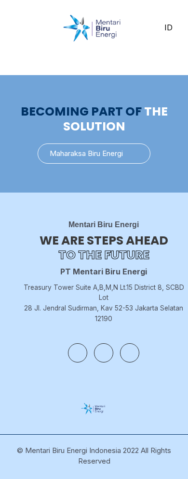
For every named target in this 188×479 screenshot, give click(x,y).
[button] (94, 153)
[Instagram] (103, 352)
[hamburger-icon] (16, 28)
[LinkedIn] (129, 352)
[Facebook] (77, 352)
